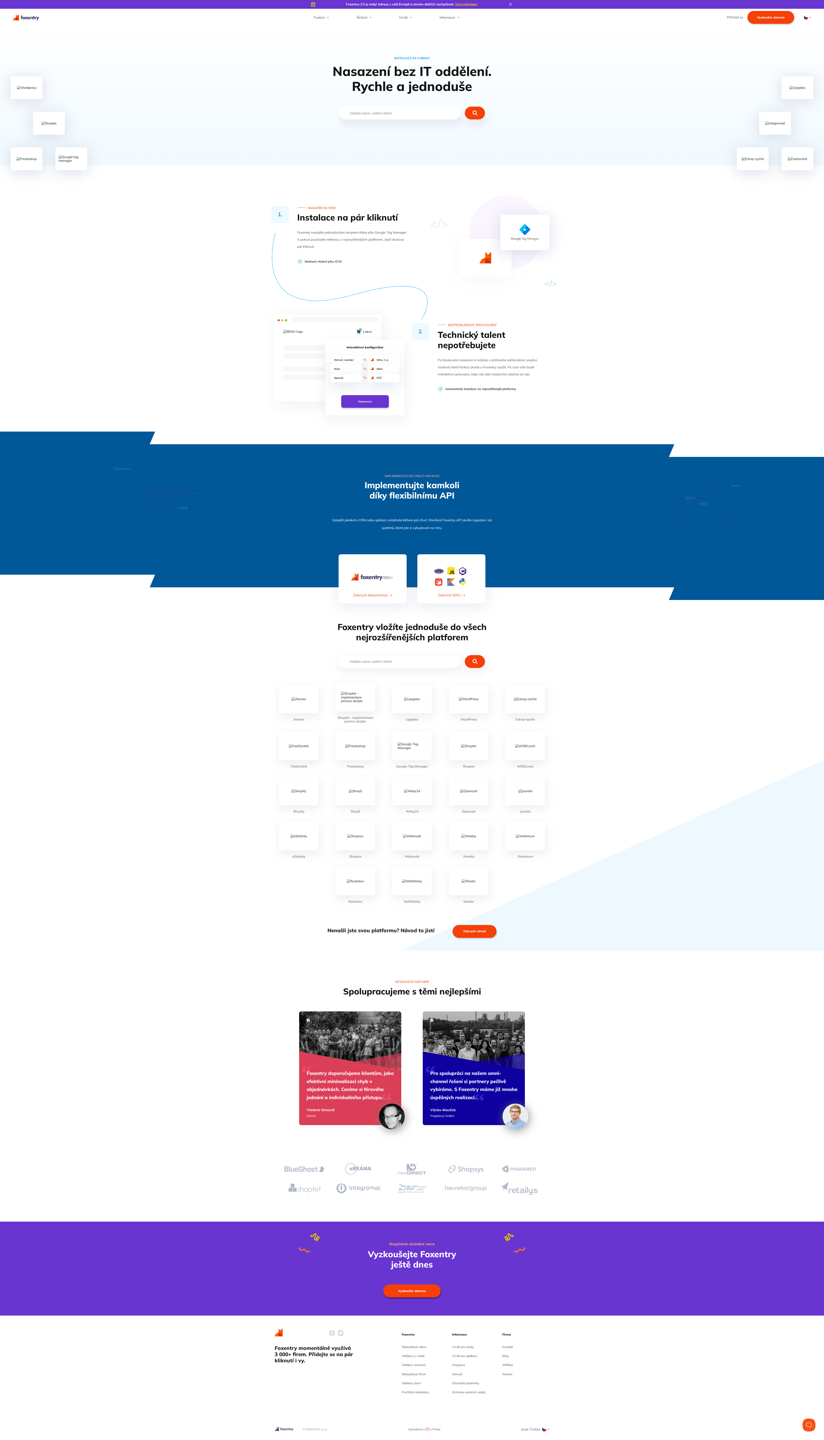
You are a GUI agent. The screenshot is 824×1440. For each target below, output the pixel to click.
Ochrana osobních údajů (468, 1392)
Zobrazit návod (474, 931)
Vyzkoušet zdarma (771, 17)
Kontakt (507, 1347)
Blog (505, 1356)
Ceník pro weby (463, 1347)
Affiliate (507, 1365)
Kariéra (507, 1374)
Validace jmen (411, 1383)
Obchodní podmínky (465, 1383)
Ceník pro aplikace (464, 1356)
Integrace (458, 1365)
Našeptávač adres (414, 1347)
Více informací (466, 4)
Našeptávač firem (414, 1374)
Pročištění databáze (415, 1392)
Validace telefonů (414, 1365)
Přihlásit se (735, 17)
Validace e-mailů (413, 1356)
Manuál (457, 1374)
